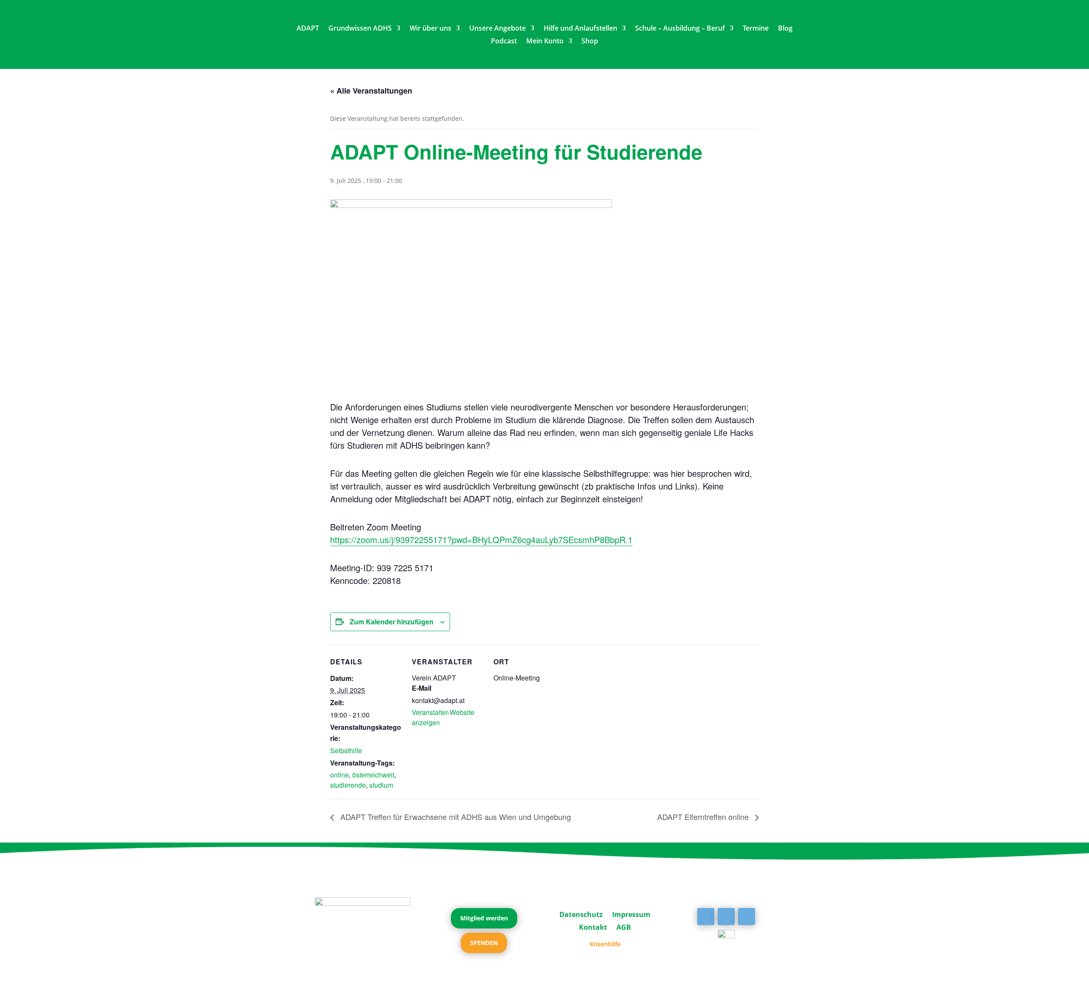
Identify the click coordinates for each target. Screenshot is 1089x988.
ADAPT (307, 29)
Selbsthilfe (346, 750)
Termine (756, 29)
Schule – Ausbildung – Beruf (680, 29)
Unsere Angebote (497, 29)
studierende (348, 785)
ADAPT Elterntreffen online (704, 816)
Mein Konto (545, 42)
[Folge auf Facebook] (705, 916)
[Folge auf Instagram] (746, 916)
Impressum (631, 913)
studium (381, 785)
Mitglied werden (484, 918)
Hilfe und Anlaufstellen (580, 29)
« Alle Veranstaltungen (371, 90)
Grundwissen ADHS (360, 29)
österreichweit (373, 775)
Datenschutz (581, 913)
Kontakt (593, 926)
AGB (623, 926)
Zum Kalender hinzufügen (391, 621)
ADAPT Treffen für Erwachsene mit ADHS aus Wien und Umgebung (454, 816)
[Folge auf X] (726, 916)
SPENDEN (484, 943)
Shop (590, 42)
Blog (785, 29)
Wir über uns (430, 29)
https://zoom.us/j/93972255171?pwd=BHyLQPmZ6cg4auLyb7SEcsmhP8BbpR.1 (481, 539)
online (339, 775)
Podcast (504, 42)
